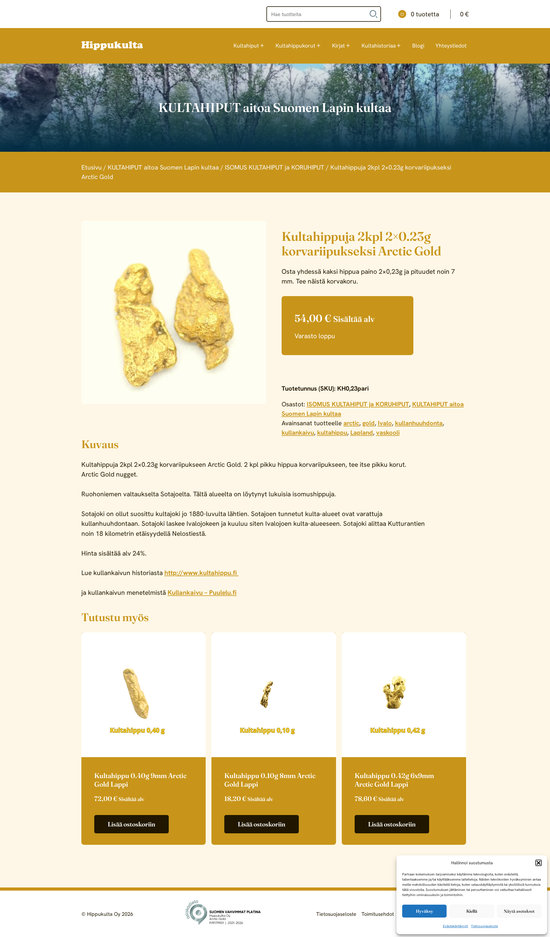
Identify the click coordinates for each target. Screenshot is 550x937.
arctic (351, 423)
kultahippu (332, 432)
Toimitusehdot (378, 914)
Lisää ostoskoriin (131, 824)
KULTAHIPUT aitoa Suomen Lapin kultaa (163, 167)
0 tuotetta (440, 14)
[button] (538, 863)
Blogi (418, 45)
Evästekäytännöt (455, 926)
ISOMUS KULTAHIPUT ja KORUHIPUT (274, 167)
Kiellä (471, 911)
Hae (374, 14)
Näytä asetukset (519, 911)
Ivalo (385, 423)
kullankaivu (298, 432)
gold (368, 423)
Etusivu (91, 167)
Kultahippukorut (295, 45)
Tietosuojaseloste (484, 926)
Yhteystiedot (451, 45)
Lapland (361, 432)
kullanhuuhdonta (419, 423)
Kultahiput (246, 45)
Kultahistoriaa (379, 45)
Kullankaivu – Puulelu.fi (202, 592)
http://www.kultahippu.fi (201, 572)
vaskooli (388, 432)
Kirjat (338, 45)
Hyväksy (424, 911)
